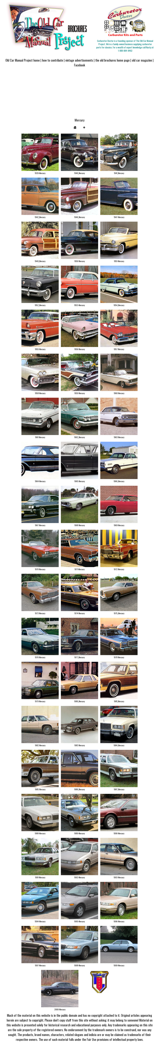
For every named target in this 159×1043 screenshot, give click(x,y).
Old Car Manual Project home (22, 60)
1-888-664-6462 (125, 50)
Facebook (79, 65)
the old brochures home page (112, 60)
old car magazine (142, 60)
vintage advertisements (79, 60)
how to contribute (52, 60)
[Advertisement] (79, 94)
